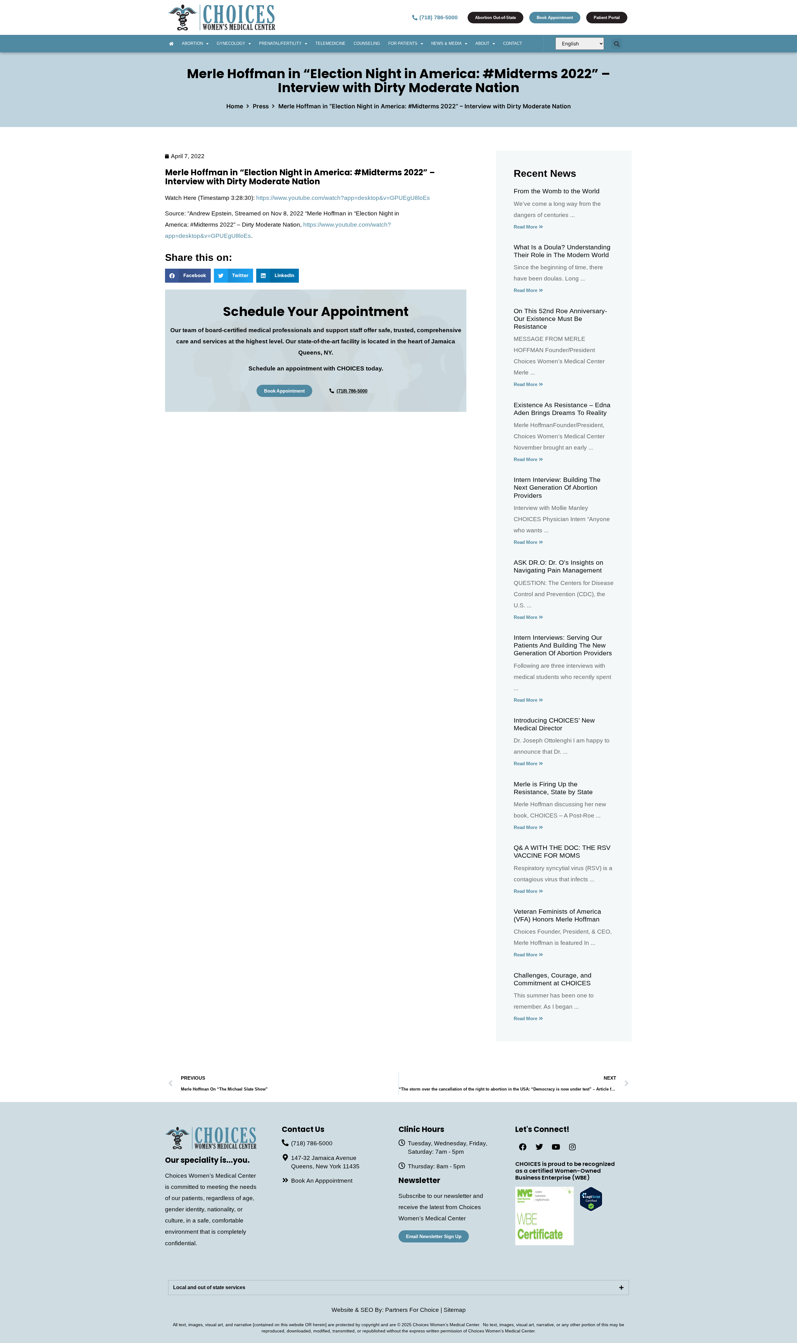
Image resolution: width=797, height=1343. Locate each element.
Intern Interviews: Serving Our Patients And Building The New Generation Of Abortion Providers (563, 645)
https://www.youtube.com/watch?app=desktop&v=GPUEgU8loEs (343, 198)
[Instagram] (572, 1146)
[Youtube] (555, 1146)
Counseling (367, 43)
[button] (616, 44)
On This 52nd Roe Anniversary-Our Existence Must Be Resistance (560, 318)
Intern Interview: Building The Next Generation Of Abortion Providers (557, 487)
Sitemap (455, 1310)
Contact (512, 43)
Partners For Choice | (414, 1310)
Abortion (192, 43)
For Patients (402, 43)
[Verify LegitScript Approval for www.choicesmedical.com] (591, 1209)
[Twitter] (539, 1146)
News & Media (446, 43)
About (482, 43)
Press (261, 106)
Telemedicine (330, 43)
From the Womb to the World (557, 191)
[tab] (398, 1287)
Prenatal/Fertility (280, 43)
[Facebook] (522, 1146)
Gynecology (231, 43)
